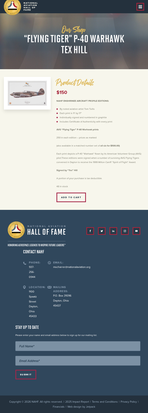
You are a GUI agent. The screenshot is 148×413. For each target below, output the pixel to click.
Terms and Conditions (105, 402)
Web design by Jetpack (81, 407)
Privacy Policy (129, 402)
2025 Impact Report (77, 402)
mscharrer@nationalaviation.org (71, 267)
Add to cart (71, 197)
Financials (59, 407)
